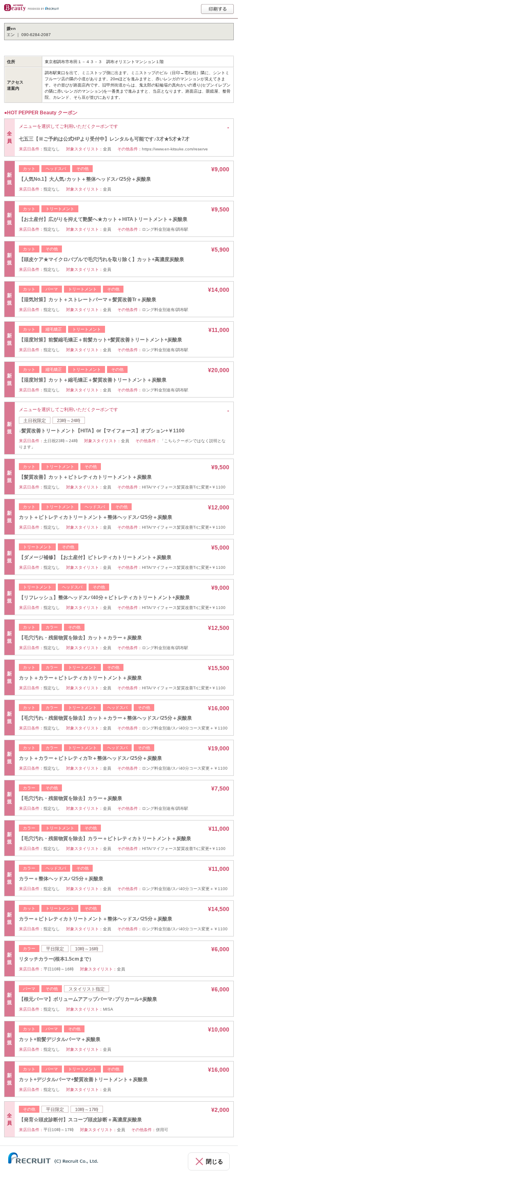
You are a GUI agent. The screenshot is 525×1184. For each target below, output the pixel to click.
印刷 (217, 9)
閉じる (214, 1161)
